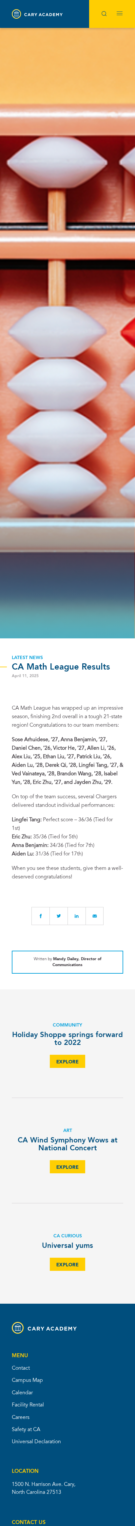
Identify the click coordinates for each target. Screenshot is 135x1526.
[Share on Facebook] (40, 916)
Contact (21, 1368)
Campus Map (27, 1380)
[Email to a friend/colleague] (95, 916)
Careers (20, 1417)
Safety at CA (26, 1429)
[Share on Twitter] (58, 916)
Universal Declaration (36, 1442)
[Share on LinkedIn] (77, 916)
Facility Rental (28, 1405)
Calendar (22, 1393)
